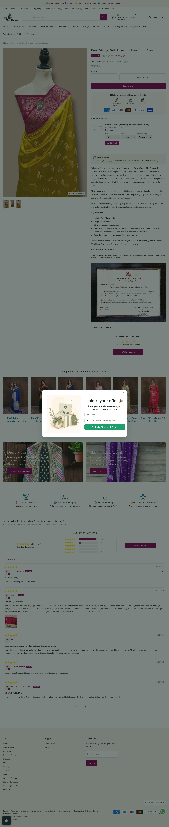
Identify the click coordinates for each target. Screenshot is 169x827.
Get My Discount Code (105, 427)
